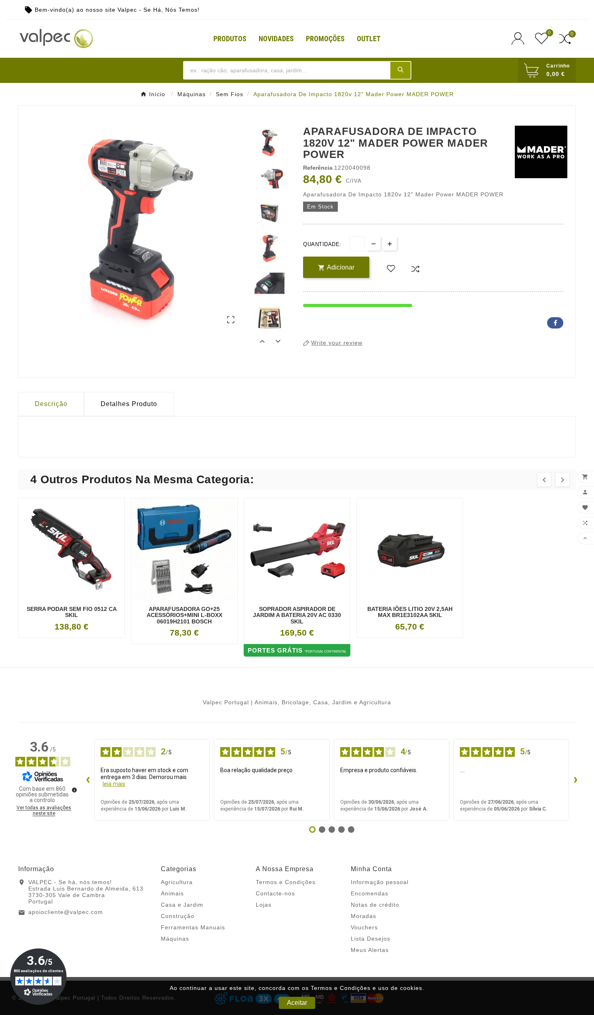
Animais (172, 893)
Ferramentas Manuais (193, 927)
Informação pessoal (380, 882)
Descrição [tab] (51, 403)
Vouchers (364, 927)
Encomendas (369, 893)
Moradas (363, 916)
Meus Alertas (370, 950)
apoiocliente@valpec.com (65, 912)
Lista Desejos (370, 938)
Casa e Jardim (182, 904)
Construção (177, 916)
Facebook (555, 323)
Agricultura (177, 882)
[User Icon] (520, 38)
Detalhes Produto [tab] (129, 403)
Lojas (264, 904)
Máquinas (175, 938)
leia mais (114, 784)
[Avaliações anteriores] (87, 779)
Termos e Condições (286, 882)
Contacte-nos (275, 893)
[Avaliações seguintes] (575, 779)
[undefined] (74, 790)
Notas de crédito (375, 904)
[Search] (400, 70)
